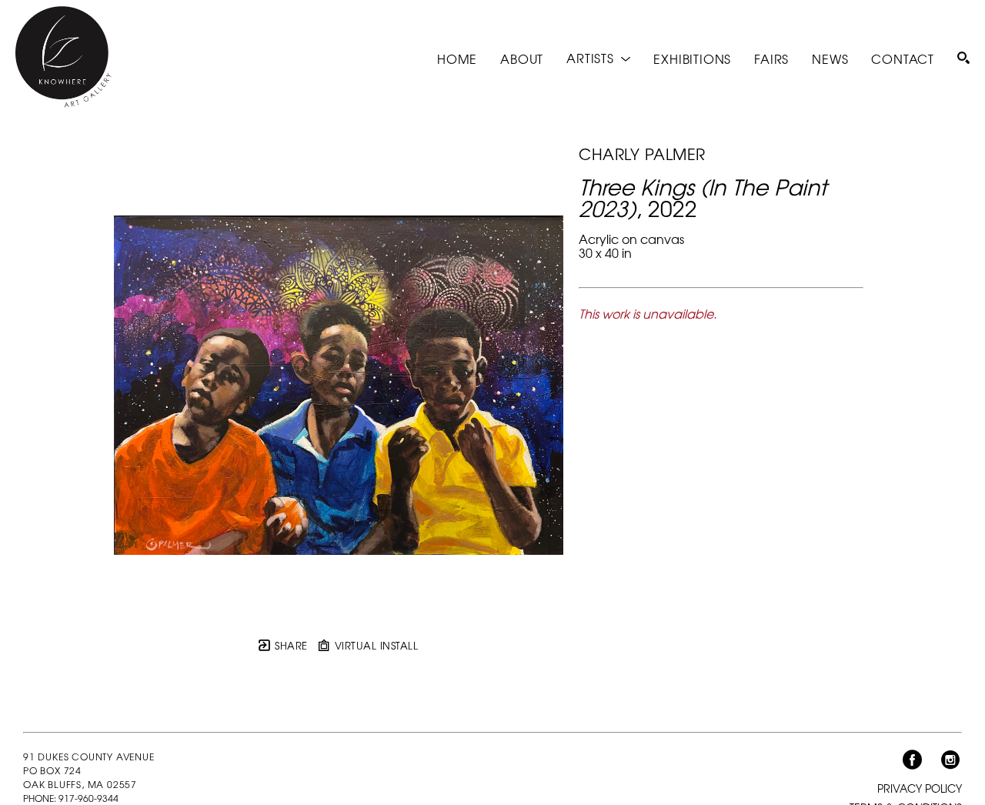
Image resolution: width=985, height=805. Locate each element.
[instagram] (950, 760)
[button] (598, 58)
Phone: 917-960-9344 (71, 798)
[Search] (963, 58)
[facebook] (911, 760)
